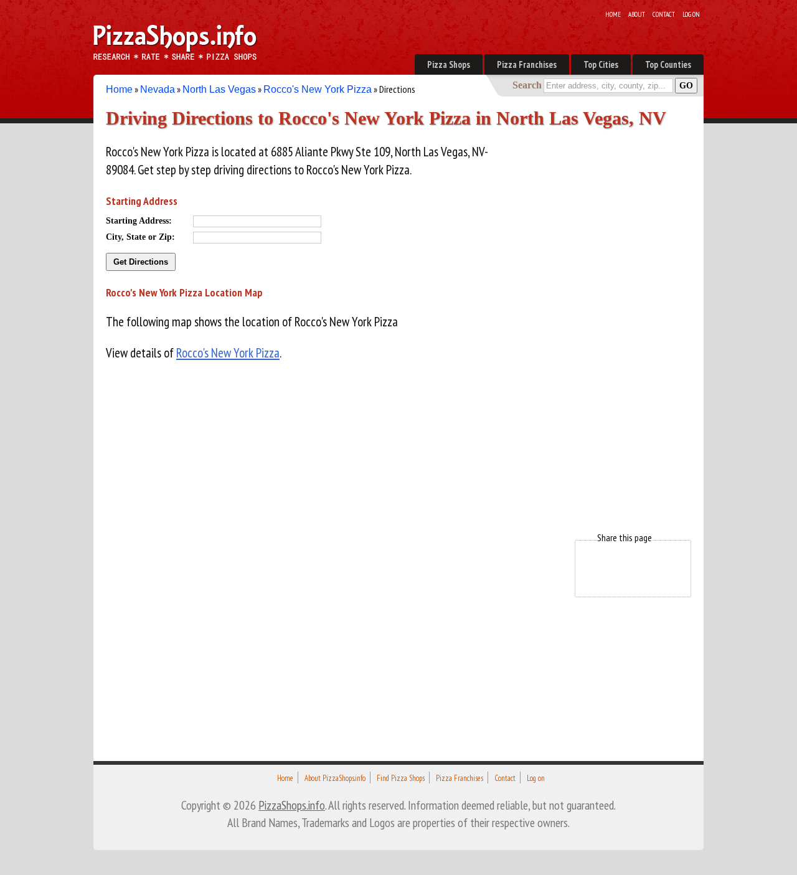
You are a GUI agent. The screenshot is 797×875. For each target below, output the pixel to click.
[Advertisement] (597, 316)
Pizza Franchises (527, 64)
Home (613, 14)
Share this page (624, 537)
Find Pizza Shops (401, 778)
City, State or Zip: (140, 237)
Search (527, 85)
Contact (664, 14)
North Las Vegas (219, 89)
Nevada (157, 89)
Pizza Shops (448, 64)
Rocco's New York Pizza (317, 89)
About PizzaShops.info (334, 778)
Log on (691, 14)
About (636, 14)
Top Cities (600, 64)
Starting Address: (139, 220)
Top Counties (668, 64)
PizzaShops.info (291, 805)
